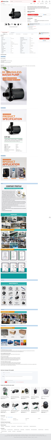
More (1, 432)
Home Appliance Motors (3, 419)
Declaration (33, 437)
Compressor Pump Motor (4, 431)
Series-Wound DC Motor (19, 426)
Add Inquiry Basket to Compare (13, 26)
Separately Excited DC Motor (33, 426)
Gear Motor (2, 418)
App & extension (42, 3)
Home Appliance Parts (15, 419)
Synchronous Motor (13, 426)
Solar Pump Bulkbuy (19, 431)
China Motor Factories (3, 429)
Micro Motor (2, 426)
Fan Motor (39, 418)
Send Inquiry (33, 14)
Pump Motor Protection (40, 429)
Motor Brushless (22, 429)
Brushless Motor (27, 418)
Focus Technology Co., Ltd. (21, 437)
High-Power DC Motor (26, 426)
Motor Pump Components (34, 429)
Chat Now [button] (45, 14)
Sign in (49, 1)
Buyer (34, 3)
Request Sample (40, 16)
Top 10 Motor (9, 431)
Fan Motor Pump (46, 429)
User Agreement (29, 437)
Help (37, 3)
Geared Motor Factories (16, 429)
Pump (26, 419)
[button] (35, 34)
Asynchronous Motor (7, 426)
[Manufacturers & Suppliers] (4, 1)
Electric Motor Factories (10, 429)
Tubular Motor (14, 418)
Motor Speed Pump (28, 429)
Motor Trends (13, 431)
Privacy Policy (35, 437)
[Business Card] (49, 35)
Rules (49, 3)
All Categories (3, 3)
